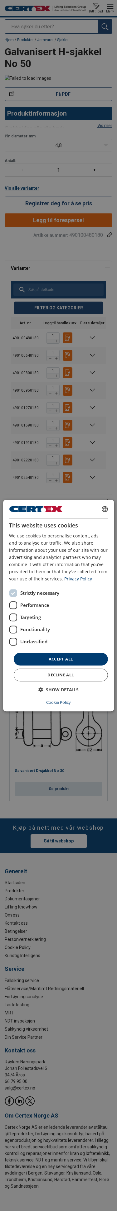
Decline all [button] (60, 675)
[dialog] (58, 606)
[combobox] (105, 509)
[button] (58, 689)
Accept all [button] (61, 659)
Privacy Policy (78, 579)
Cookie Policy (58, 702)
